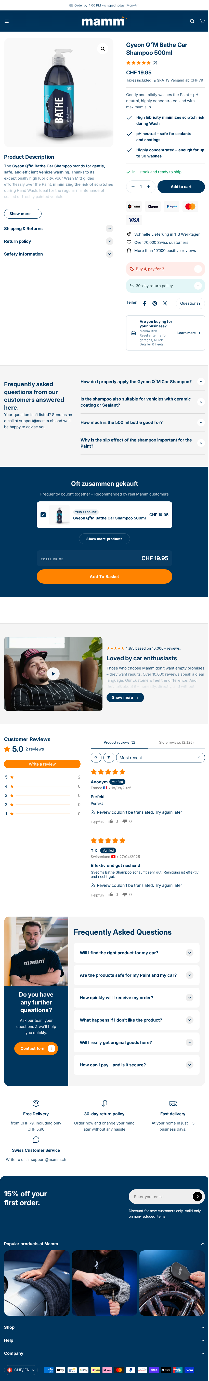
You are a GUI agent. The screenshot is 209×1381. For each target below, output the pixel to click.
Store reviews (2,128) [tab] (173, 751)
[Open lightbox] (102, 48)
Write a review (42, 772)
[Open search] (192, 21)
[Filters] (108, 766)
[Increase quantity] (148, 192)
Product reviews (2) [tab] (118, 751)
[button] (139, 63)
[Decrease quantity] (129, 192)
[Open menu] (7, 21)
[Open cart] (202, 21)
